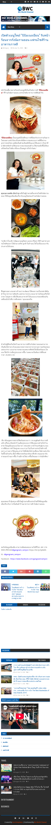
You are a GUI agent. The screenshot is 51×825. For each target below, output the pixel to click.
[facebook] (25, 2)
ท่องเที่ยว (5, 742)
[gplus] (31, 2)
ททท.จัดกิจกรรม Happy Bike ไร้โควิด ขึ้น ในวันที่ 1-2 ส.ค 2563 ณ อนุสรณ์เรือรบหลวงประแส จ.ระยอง (31, 789)
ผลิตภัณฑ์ (5, 746)
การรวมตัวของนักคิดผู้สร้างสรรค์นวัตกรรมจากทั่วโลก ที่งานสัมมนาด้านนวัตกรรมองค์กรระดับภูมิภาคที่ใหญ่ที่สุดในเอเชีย (31, 667)
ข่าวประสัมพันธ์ (7, 738)
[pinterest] (37, 2)
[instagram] (40, 2)
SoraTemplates (17, 822)
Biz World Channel (40, 822)
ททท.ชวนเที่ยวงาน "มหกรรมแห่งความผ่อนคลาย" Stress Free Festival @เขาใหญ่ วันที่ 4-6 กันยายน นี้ (31, 767)
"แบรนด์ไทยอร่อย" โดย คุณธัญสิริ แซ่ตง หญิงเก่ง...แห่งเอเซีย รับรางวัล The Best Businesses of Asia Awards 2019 (31, 690)
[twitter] (28, 2)
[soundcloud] (48, 2)
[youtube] (34, 2)
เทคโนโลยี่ (6, 750)
